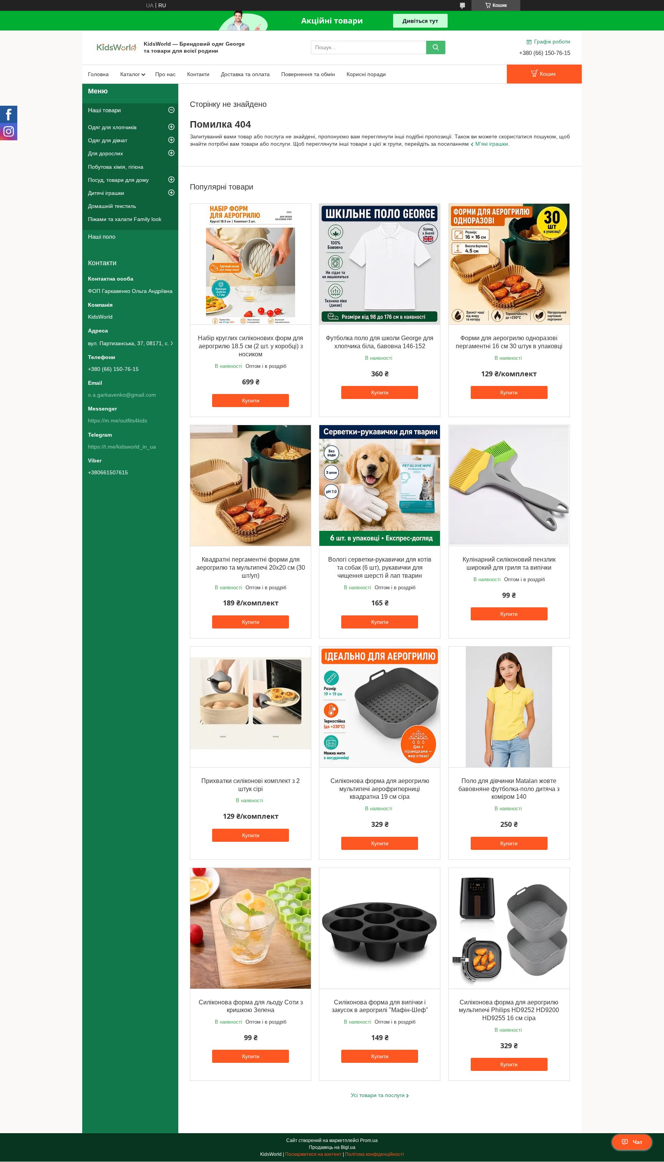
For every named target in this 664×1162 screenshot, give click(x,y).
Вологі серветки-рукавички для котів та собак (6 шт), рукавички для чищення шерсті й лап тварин (380, 567)
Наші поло (101, 236)
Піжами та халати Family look (124, 219)
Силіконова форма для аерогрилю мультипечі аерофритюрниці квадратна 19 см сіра (379, 789)
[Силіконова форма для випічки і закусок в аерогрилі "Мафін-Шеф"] (379, 928)
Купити (250, 400)
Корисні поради (366, 74)
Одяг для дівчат (107, 140)
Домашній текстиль (112, 206)
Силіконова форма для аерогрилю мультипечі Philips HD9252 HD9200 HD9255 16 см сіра (509, 1010)
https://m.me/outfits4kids (117, 420)
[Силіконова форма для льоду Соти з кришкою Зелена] (250, 928)
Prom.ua (369, 1140)
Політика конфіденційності (374, 1154)
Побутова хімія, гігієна (115, 167)
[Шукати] (435, 47)
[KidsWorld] (117, 47)
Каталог (130, 74)
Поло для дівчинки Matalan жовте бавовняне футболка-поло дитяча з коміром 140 (508, 789)
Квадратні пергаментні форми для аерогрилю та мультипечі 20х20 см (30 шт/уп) (250, 567)
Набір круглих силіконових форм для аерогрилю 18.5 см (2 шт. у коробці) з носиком (250, 346)
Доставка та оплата (245, 74)
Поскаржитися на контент (313, 1154)
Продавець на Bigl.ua (332, 1147)
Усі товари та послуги (378, 1095)
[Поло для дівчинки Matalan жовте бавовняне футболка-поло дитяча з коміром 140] (509, 707)
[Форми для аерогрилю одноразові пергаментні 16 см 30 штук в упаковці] (509, 264)
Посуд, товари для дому (118, 180)
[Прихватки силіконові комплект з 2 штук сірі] (250, 707)
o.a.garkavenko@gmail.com (122, 395)
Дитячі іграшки (106, 193)
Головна (98, 74)
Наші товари (104, 110)
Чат (637, 1142)
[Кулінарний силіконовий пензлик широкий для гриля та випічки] (509, 485)
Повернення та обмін (308, 74)
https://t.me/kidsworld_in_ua (122, 447)
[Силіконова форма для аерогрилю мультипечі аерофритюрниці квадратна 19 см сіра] (379, 707)
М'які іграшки (491, 144)
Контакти (198, 74)
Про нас (165, 74)
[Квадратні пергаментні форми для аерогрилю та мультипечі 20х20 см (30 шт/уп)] (250, 485)
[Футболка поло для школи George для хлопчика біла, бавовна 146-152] (379, 264)
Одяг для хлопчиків (112, 127)
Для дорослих (105, 153)
